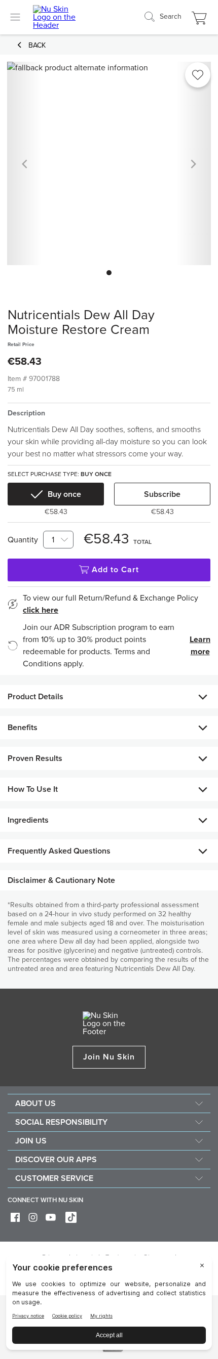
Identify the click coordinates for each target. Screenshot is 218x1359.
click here (40, 610)
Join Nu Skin (109, 1057)
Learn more (200, 645)
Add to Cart (115, 570)
